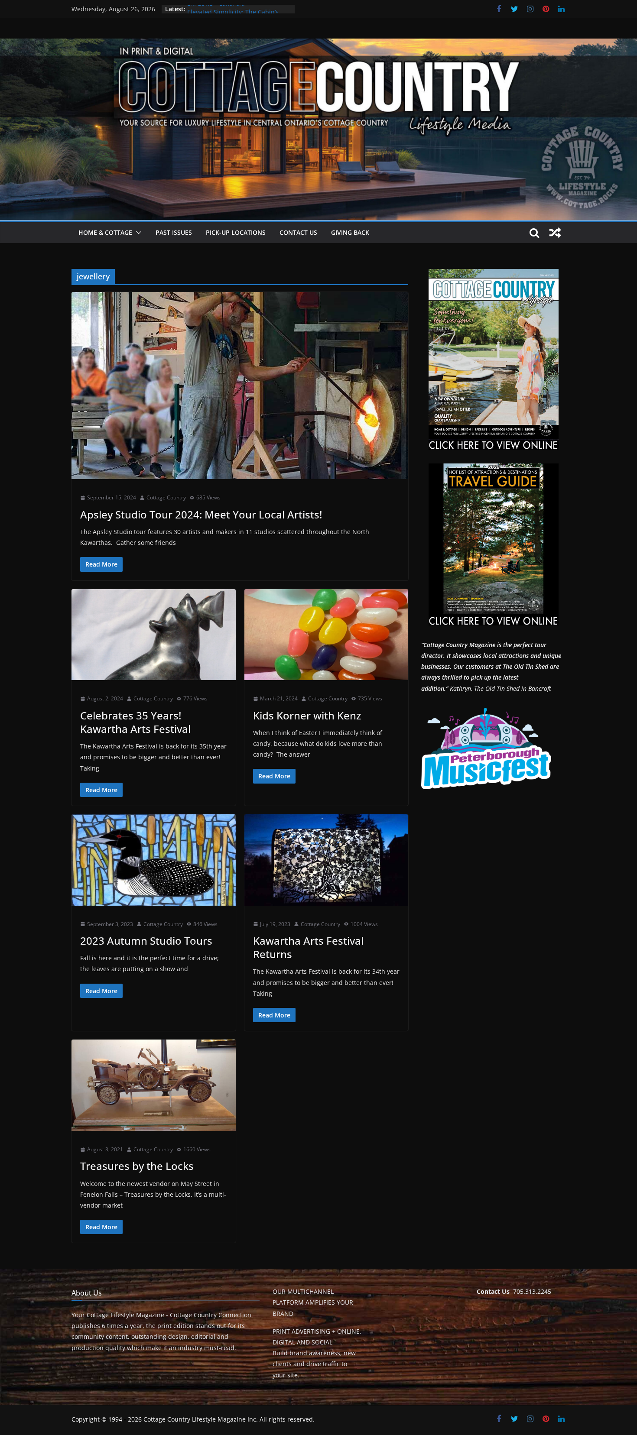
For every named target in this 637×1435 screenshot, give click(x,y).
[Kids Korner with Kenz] (326, 634)
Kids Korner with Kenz (307, 715)
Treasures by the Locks (137, 1166)
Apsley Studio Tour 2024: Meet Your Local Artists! (201, 514)
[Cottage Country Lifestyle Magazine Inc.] (318, 44)
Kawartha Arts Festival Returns (308, 947)
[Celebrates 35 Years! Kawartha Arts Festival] (154, 634)
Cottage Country (166, 497)
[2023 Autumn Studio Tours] (154, 860)
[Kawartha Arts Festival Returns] (326, 860)
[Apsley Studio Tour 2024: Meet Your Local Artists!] (240, 385)
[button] (137, 233)
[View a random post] (555, 232)
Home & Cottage (105, 232)
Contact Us (298, 232)
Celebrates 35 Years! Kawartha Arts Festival (135, 722)
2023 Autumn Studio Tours (146, 940)
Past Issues (174, 232)
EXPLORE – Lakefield (216, 9)
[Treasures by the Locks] (154, 1085)
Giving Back (350, 232)
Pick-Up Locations (236, 232)
